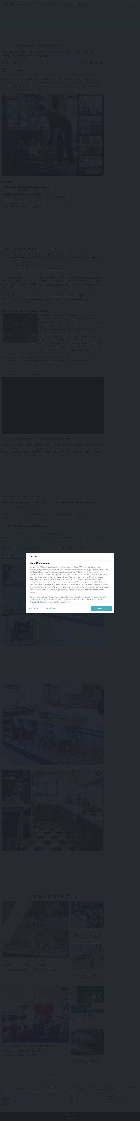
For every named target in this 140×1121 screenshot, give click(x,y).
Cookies (43, 602)
